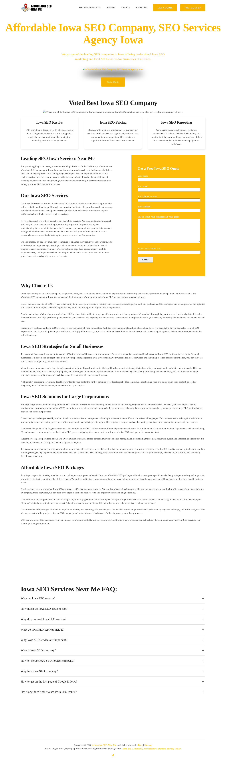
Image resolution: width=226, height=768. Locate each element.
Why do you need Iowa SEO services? (43, 619)
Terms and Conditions (131, 748)
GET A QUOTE (165, 7)
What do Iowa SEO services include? (42, 629)
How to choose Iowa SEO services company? (47, 660)
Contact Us (141, 7)
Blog (140, 745)
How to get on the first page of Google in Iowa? (49, 681)
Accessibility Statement (154, 748)
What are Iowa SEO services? (38, 598)
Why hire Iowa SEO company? (39, 671)
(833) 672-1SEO (193, 7)
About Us (125, 7)
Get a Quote (113, 82)
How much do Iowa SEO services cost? (44, 608)
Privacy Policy (174, 748)
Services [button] (111, 7)
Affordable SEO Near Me (104, 745)
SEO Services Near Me (90, 7)
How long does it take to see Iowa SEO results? (49, 691)
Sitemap (148, 745)
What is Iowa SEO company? (38, 650)
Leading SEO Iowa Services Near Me (57, 158)
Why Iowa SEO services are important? (44, 639)
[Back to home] (36, 8)
